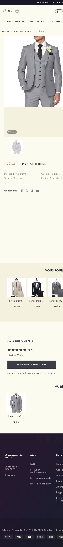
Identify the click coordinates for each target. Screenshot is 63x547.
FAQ (32, 464)
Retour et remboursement (38, 471)
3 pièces (18, 178)
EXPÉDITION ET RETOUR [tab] (34, 163)
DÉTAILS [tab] (11, 163)
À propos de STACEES (12, 468)
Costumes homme (22, 31)
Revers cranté (19, 173)
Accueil (5, 31)
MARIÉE (20, 21)
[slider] (17, 350)
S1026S (40, 31)
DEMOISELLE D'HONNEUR (44, 21)
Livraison (10, 475)
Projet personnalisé (40, 483)
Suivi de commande (40, 478)
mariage (56, 173)
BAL (8, 21)
